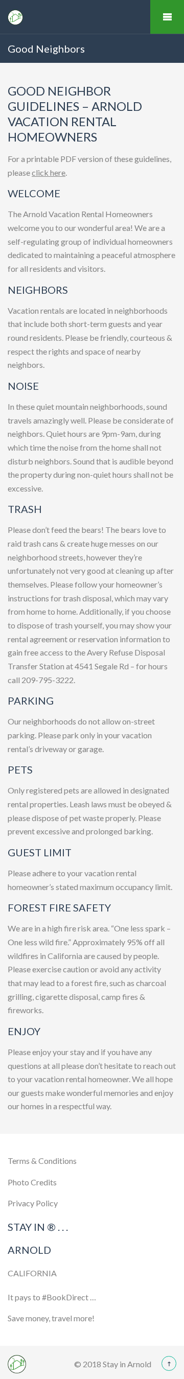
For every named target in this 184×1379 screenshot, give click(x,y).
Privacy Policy (33, 1203)
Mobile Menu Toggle (167, 17)
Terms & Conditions (42, 1160)
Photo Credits (32, 1182)
